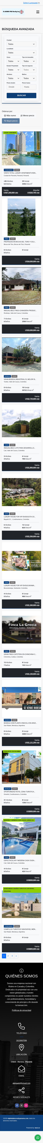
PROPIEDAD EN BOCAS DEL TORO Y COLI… (20, 242)
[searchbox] (29, 69)
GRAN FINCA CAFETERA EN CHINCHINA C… (20, 654)
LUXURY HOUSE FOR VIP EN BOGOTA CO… (19, 517)
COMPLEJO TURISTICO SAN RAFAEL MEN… (20, 929)
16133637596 (21, 1040)
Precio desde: (11, 83)
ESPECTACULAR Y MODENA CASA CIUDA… (19, 860)
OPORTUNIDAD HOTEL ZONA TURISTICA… (19, 792)
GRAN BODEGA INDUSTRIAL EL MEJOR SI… (20, 379)
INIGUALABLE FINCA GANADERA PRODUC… (20, 310)
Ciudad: (9, 40)
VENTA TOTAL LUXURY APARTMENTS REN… (20, 173)
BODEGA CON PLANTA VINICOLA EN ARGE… (20, 723)
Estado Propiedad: (12, 65)
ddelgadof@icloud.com (21, 1083)
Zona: (8, 57)
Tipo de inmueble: (28, 57)
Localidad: (10, 48)
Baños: (24, 74)
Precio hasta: (26, 83)
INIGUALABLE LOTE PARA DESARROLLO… (19, 448)
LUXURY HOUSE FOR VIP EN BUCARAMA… (19, 585)
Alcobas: (9, 74)
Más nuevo (11, 116)
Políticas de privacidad (21, 1010)
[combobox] (21, 44)
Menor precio (28, 116)
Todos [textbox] (10, 44)
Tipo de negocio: (27, 65)
